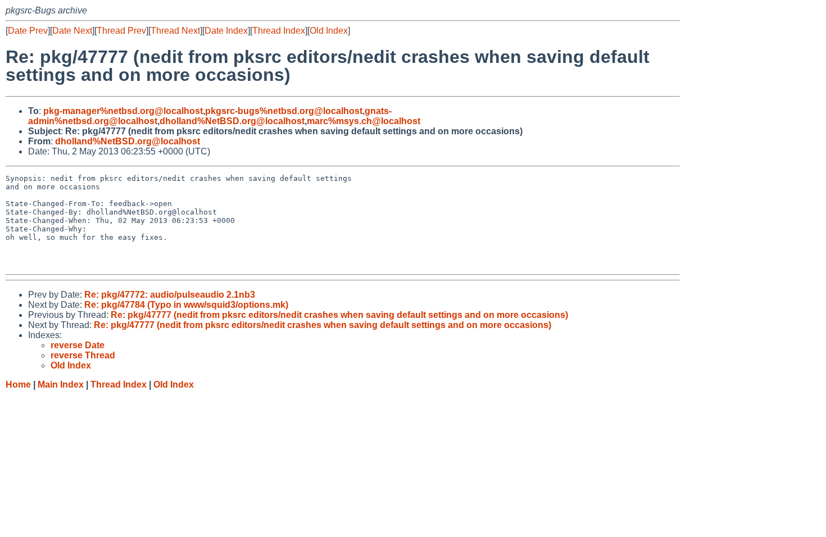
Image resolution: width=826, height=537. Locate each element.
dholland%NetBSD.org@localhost (232, 121)
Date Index (226, 30)
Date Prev (28, 30)
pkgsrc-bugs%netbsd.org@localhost (283, 111)
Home (18, 384)
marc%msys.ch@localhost (363, 121)
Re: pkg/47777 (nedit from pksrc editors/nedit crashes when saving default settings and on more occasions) (339, 315)
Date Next (72, 30)
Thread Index (278, 30)
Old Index (329, 30)
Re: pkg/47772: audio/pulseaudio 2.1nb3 (169, 294)
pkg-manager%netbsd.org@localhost (123, 111)
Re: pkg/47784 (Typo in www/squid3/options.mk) (186, 305)
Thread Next (175, 30)
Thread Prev (121, 30)
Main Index (61, 384)
